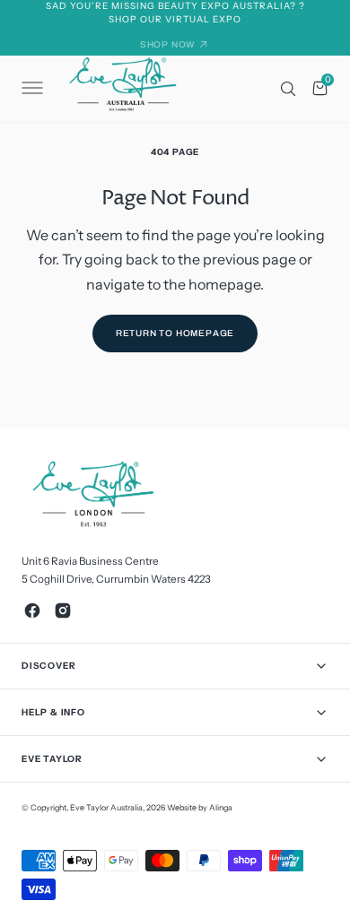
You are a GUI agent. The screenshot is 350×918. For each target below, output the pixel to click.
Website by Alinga (199, 807)
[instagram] (63, 610)
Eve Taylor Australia (106, 807)
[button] (30, 89)
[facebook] (32, 610)
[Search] (288, 88)
